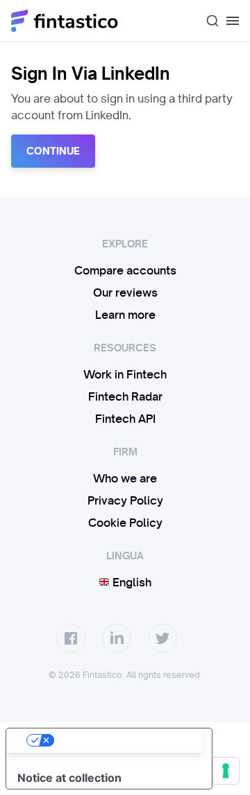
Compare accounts (125, 270)
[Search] (207, 20)
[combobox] (207, 20)
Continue (53, 151)
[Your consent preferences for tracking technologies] (225, 771)
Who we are (125, 478)
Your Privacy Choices (123, 740)
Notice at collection (69, 778)
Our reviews (125, 292)
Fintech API (125, 419)
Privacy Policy (125, 500)
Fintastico (65, 21)
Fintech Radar (125, 396)
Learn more (125, 315)
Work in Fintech (125, 374)
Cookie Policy (125, 523)
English (130, 582)
